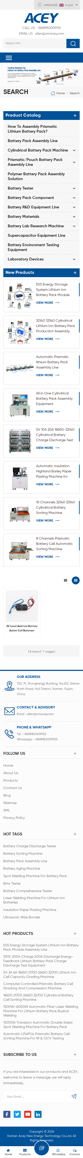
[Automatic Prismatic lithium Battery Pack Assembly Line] (20, 368)
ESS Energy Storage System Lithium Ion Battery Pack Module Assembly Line (52, 290)
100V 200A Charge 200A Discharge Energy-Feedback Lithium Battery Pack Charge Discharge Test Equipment (38, 961)
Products (10, 780)
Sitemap (10, 803)
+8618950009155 (41, 28)
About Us (10, 773)
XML (6, 810)
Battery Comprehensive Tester (27, 891)
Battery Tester (20, 188)
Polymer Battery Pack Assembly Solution (36, 176)
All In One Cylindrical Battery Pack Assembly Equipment (54, 399)
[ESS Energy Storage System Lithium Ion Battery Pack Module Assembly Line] (20, 296)
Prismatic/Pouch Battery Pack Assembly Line (35, 162)
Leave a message (41, 1148)
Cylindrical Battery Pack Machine (38, 150)
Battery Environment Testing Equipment (33, 247)
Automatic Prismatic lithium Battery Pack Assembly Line (52, 362)
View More (44, 302)
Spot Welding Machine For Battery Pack (35, 876)
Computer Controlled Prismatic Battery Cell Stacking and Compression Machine (38, 986)
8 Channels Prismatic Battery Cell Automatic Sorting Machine (54, 544)
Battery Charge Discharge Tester (29, 846)
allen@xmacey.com (41, 33)
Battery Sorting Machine (22, 854)
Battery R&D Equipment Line (33, 207)
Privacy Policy (14, 818)
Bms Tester (12, 883)
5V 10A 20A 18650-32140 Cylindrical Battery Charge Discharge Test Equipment (55, 435)
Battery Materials (23, 217)
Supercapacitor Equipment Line (36, 236)
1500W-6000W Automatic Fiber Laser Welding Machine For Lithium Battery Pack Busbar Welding (40, 1011)
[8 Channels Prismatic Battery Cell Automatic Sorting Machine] (20, 550)
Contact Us (12, 788)
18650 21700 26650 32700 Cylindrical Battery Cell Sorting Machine (38, 998)
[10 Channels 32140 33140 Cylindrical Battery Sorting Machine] (20, 514)
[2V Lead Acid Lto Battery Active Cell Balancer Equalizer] (22, 606)
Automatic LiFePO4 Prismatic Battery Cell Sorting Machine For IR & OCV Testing (36, 1036)
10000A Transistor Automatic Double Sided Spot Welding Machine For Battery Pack (37, 1025)
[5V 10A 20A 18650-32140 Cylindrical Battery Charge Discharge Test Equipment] (20, 441)
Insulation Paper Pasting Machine (29, 910)
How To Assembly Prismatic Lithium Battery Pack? (32, 129)
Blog (7, 795)
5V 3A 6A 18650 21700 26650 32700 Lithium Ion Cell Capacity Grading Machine (39, 975)
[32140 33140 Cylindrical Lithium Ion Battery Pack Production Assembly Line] (20, 332)
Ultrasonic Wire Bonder (21, 917)
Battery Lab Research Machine (36, 226)
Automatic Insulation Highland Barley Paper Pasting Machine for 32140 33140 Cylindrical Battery (54, 471)
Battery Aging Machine (21, 869)
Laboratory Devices (26, 259)
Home (60, 93)
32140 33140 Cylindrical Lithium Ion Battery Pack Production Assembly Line (55, 326)
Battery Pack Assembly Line (33, 141)
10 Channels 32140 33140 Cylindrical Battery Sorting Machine (55, 508)
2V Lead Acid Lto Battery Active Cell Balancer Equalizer (21, 629)
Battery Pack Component (31, 198)
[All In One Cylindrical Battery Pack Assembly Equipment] (20, 405)
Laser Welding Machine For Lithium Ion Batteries (34, 900)
